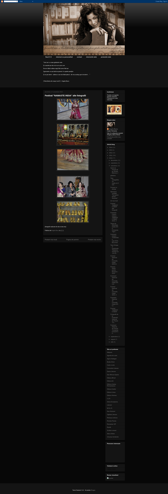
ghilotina (113, 175)
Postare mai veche (94, 239)
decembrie (114, 160)
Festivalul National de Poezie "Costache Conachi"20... (114, 329)
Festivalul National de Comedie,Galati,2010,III (114, 280)
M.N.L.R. (109, 408)
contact (79, 57)
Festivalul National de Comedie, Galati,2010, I (114, 302)
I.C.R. (109, 398)
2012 (111, 153)
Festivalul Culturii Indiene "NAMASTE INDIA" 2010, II (114, 217)
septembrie (114, 336)
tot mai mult (114, 201)
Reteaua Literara (112, 417)
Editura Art (110, 381)
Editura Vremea (112, 395)
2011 (110, 155)
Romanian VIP (111, 424)
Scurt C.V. (48, 57)
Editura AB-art (111, 378)
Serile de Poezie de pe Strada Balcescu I (114, 170)
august (113, 339)
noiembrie (114, 163)
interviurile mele (91, 57)
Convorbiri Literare (113, 368)
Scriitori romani (111, 430)
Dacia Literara (111, 371)
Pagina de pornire (72, 239)
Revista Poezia (111, 421)
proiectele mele (106, 57)
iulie (112, 342)
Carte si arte (111, 365)
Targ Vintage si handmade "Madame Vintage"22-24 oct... (114, 249)
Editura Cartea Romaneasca (111, 385)
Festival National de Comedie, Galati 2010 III (114, 260)
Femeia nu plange (113, 188)
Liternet (109, 405)
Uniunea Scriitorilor (113, 437)
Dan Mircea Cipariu (113, 374)
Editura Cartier (111, 389)
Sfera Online (111, 433)
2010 (111, 158)
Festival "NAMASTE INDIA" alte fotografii (114, 207)
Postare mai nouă (51, 239)
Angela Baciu (113, 129)
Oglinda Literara (112, 414)
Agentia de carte (112, 355)
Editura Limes (111, 392)
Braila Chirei (111, 362)
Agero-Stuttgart (111, 358)
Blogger (93, 490)
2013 (111, 150)
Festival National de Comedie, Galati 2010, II (114, 291)
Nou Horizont (111, 411)
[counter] (110, 478)
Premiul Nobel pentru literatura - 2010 (114, 270)
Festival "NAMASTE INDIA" (114, 310)
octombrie (114, 165)
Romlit (109, 427)
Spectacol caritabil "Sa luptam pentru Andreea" (114, 195)
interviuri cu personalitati (64, 57)
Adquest (109, 352)
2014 (111, 147)
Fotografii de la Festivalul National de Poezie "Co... (114, 318)
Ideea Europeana (112, 402)
